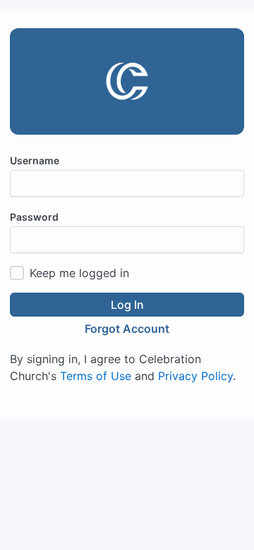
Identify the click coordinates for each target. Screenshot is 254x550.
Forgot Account (127, 329)
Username (34, 160)
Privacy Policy (195, 376)
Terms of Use (95, 376)
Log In (127, 305)
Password (34, 217)
